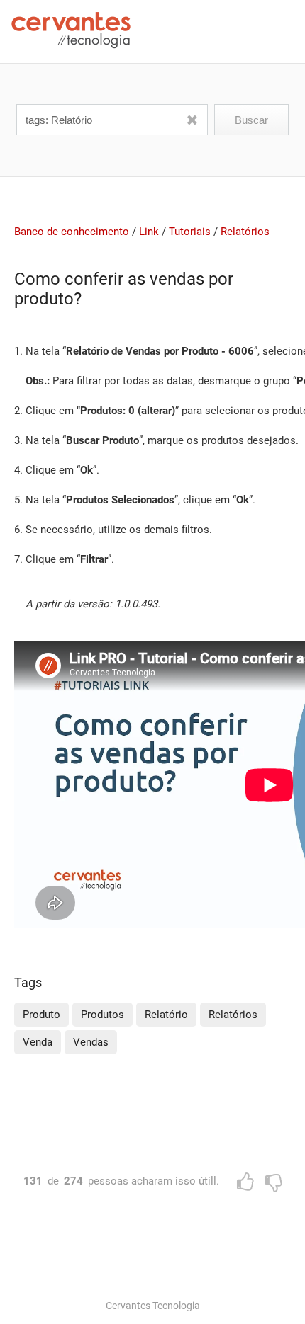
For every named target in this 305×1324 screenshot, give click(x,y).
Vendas (91, 1042)
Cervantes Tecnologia (153, 1305)
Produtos (102, 1014)
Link (149, 231)
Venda (37, 1042)
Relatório (166, 1014)
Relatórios (245, 231)
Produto (41, 1014)
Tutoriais (190, 231)
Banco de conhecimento (71, 231)
